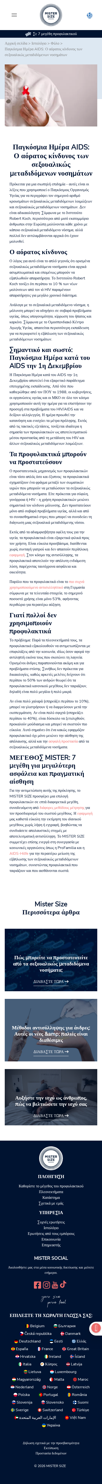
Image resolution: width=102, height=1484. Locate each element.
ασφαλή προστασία (63, 741)
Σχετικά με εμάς (51, 1203)
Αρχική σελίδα (16, 43)
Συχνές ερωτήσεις (51, 1222)
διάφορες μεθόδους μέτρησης (62, 807)
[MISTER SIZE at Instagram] (46, 1285)
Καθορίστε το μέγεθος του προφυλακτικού (51, 1186)
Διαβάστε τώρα (49, 981)
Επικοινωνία (51, 1239)
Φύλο (55, 43)
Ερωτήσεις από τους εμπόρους (51, 1233)
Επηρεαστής (51, 1245)
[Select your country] (90, 14)
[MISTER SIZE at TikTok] (63, 1285)
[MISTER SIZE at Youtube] (55, 1285)
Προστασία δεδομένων (51, 1453)
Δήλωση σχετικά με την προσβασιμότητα (51, 1443)
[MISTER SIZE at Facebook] (37, 1285)
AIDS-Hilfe (18, 853)
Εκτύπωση (51, 1448)
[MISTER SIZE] (51, 1158)
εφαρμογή (17, 555)
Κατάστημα (51, 1197)
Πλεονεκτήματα (51, 1192)
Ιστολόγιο (39, 43)
